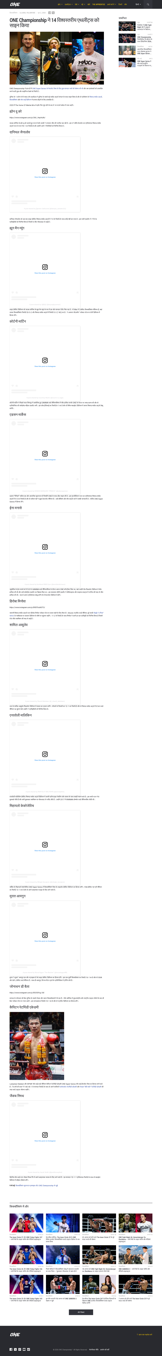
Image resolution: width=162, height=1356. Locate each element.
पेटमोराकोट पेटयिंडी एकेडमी (68, 1087)
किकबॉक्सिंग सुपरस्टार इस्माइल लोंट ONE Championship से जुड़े (37, 1186)
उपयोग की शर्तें (104, 1350)
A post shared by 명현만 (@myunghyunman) (45, 304)
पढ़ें (82, 4)
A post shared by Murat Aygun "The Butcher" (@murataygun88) (45, 972)
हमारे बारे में (110, 4)
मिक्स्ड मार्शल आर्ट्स (95, 97)
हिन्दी (137, 4)
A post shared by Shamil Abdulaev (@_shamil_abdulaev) (45, 701)
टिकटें (120, 4)
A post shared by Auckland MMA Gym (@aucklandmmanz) (45, 584)
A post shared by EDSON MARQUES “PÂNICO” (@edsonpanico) (45, 491)
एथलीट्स (68, 4)
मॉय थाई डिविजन (26, 100)
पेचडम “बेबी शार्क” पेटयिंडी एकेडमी (90, 1087)
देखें (76, 4)
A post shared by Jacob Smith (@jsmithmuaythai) (45, 1172)
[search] (148, 4)
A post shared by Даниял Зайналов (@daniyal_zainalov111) (45, 208)
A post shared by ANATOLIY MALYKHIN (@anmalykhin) (45, 792)
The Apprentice (98, 4)
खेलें (89, 4)
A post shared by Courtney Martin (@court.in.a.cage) (45, 398)
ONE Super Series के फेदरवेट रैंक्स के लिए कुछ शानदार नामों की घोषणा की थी (57, 88)
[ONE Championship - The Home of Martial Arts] (15, 4)
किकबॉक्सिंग (13, 100)
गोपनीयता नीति (93, 1350)
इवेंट (59, 4)
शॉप (125, 4)
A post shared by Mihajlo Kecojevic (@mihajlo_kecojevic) (45, 882)
